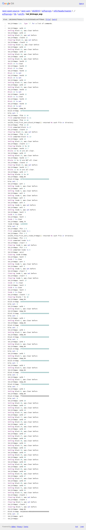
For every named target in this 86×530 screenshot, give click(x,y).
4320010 (36, 11)
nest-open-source (10, 11)
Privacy (19, 527)
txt (76, 527)
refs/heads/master (62, 11)
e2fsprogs (47, 11)
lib (15, 14)
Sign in (81, 3)
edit (54, 19)
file (48, 19)
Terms (26, 527)
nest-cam (25, 11)
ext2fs (21, 14)
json (82, 527)
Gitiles (13, 527)
